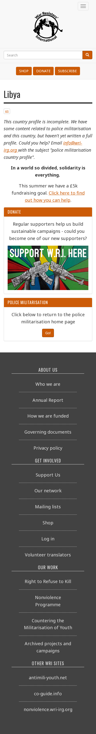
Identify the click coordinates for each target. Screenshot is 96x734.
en (7, 111)
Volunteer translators (48, 555)
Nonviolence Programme (48, 600)
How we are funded (48, 416)
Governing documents (47, 432)
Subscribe (67, 71)
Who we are (47, 384)
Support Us (48, 475)
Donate (43, 71)
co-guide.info (48, 694)
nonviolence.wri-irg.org (48, 709)
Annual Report (47, 400)
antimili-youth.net (48, 677)
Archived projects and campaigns (48, 647)
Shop (24, 71)
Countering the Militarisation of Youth (48, 624)
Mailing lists (48, 507)
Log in (47, 539)
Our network (48, 491)
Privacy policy (47, 448)
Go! (48, 332)
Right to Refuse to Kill (48, 581)
